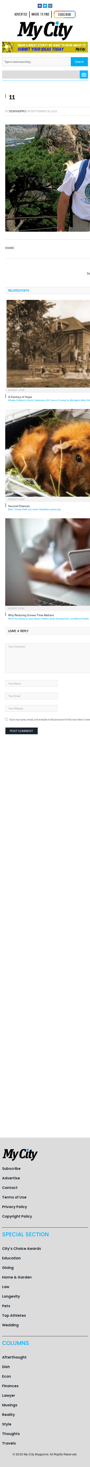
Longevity (11, 1296)
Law (5, 1286)
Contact (10, 1187)
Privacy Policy (14, 1206)
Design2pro (17, 111)
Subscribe (11, 1168)
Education (11, 1258)
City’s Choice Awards (21, 1248)
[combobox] (35, 61)
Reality (8, 1414)
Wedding (10, 1325)
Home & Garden (17, 1277)
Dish (6, 1366)
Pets (6, 1305)
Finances (10, 1385)
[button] (84, 74)
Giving (8, 1267)
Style (6, 1424)
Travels (9, 1443)
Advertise (11, 1178)
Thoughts (11, 1433)
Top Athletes (14, 1315)
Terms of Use (14, 1197)
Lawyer (8, 1395)
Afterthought (14, 1357)
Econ (6, 1376)
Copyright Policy (17, 1216)
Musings (9, 1405)
